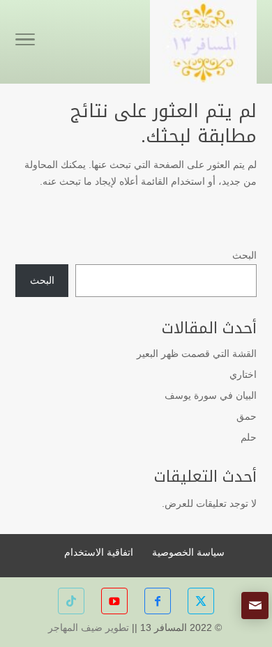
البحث (244, 255)
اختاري (243, 374)
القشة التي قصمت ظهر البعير (197, 353)
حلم (249, 437)
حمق (246, 416)
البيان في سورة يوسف (211, 395)
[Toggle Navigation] (25, 42)
